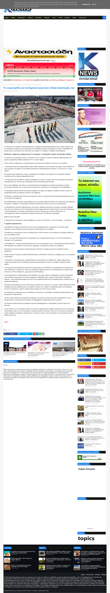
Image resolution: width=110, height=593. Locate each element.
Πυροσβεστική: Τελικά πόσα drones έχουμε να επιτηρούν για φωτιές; (14, 353)
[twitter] (99, 360)
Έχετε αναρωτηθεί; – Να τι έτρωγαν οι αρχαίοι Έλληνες (21, 559)
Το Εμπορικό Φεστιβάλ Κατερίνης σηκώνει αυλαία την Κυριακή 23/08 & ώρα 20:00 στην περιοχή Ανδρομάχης (94, 280)
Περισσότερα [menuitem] (82, 17)
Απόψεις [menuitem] (13, 17)
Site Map (97, 574)
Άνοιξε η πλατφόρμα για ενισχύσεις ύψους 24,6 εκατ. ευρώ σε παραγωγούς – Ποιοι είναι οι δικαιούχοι (58, 560)
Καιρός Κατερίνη (86, 469)
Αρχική (83, 574)
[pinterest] (99, 363)
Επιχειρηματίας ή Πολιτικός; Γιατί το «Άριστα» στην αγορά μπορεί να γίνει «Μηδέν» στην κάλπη (94, 256)
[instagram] (84, 367)
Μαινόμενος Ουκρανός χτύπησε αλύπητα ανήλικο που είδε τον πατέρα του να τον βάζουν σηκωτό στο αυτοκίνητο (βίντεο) (94, 272)
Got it (94, 4)
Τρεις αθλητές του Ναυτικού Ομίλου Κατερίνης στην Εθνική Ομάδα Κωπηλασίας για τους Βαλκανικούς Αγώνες (93, 567)
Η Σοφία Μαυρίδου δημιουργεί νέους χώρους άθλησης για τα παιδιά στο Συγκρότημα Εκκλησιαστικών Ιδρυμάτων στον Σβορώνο (95, 323)
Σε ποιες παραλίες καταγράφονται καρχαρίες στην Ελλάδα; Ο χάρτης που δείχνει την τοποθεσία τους (95, 438)
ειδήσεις (54, 80)
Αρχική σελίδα (6, 84)
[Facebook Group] (84, 370)
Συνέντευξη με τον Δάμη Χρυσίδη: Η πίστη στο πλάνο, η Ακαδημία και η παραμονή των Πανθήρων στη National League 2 (93, 553)
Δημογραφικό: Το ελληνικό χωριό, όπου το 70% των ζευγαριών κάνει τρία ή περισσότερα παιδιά (38, 354)
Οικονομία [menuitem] (38, 17)
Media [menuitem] (74, 17)
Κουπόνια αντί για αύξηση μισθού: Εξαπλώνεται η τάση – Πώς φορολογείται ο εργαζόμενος (95, 316)
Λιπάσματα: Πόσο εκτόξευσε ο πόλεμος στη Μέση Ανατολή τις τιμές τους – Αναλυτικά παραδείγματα (58, 567)
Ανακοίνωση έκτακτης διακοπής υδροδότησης (93, 444)
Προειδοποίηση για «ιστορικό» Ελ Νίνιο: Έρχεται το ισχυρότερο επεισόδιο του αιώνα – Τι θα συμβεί (95, 308)
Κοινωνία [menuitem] (46, 17)
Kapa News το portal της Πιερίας (19, 590)
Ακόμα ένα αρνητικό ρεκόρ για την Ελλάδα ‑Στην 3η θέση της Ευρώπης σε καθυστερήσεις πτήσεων (63, 354)
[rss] (84, 363)
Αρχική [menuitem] (7, 17)
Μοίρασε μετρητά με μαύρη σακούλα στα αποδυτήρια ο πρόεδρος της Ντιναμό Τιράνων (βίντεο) (92, 560)
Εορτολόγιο (90, 528)
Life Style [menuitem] (67, 17)
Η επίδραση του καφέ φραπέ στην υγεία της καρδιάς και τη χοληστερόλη (23, 552)
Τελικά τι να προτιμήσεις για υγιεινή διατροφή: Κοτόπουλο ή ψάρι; (21, 566)
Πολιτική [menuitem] (30, 17)
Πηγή (6, 322)
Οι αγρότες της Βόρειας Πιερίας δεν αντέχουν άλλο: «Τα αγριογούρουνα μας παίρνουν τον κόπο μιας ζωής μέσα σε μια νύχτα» (95, 422)
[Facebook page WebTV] (99, 370)
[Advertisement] (55, 31)
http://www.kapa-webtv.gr (43, 590)
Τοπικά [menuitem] (60, 17)
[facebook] (84, 360)
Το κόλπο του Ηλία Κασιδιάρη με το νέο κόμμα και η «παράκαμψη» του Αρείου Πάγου (95, 287)
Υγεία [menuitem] (54, 17)
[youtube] (99, 367)
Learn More (86, 4)
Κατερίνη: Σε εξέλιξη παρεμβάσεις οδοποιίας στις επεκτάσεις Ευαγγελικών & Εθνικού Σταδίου (95, 301)
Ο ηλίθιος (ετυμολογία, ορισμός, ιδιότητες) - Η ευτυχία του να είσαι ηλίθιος (93, 294)
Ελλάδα (12, 84)
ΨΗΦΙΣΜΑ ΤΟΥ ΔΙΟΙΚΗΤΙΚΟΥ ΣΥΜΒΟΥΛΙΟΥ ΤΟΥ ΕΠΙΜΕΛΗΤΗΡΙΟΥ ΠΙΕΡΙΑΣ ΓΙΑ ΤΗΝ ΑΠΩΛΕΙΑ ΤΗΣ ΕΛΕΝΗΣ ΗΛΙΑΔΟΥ (95, 264)
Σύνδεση (103, 574)
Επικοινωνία (90, 574)
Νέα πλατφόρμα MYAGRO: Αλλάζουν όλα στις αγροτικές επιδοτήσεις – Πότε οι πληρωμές (58, 552)
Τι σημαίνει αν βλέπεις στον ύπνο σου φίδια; (94, 406)
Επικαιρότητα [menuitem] (21, 17)
